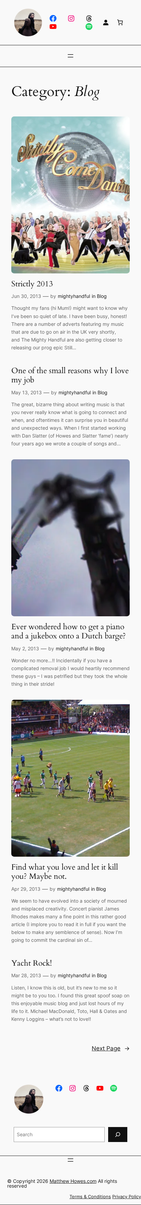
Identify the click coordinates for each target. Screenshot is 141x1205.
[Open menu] (70, 56)
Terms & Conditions (90, 1196)
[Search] (117, 1134)
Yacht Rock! (31, 963)
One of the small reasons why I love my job (70, 375)
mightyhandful (74, 296)
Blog (102, 296)
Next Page (111, 1048)
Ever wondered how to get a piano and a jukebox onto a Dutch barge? (68, 631)
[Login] (106, 22)
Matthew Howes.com (73, 1181)
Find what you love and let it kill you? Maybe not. (64, 871)
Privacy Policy (126, 1196)
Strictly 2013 (32, 284)
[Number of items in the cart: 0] (120, 22)
